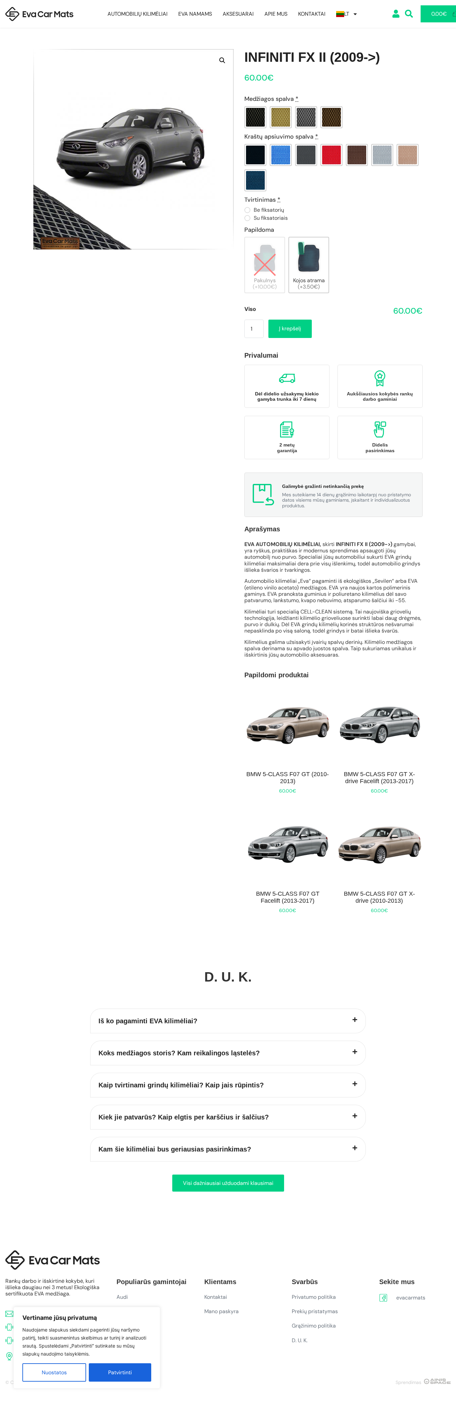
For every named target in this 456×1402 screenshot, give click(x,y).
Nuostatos (54, 1372)
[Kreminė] (280, 117)
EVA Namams (195, 14)
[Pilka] (306, 117)
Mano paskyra (221, 1311)
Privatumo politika (314, 1297)
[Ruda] (331, 117)
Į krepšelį (290, 328)
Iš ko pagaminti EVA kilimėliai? (147, 1021)
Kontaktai (311, 14)
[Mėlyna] (280, 155)
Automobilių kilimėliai (137, 14)
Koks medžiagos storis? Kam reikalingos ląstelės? (179, 1053)
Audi (122, 1297)
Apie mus (275, 14)
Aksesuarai (238, 14)
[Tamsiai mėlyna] (255, 180)
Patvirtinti (120, 1372)
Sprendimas (408, 1382)
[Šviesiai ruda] (407, 155)
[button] (222, 60)
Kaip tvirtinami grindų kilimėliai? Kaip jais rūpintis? (181, 1085)
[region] (86, 1348)
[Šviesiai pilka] (382, 155)
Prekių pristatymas (315, 1311)
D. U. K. (299, 1340)
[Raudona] (331, 155)
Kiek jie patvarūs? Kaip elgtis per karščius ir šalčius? (183, 1117)
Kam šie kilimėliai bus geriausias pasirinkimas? (174, 1149)
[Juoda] (255, 117)
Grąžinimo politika (314, 1326)
